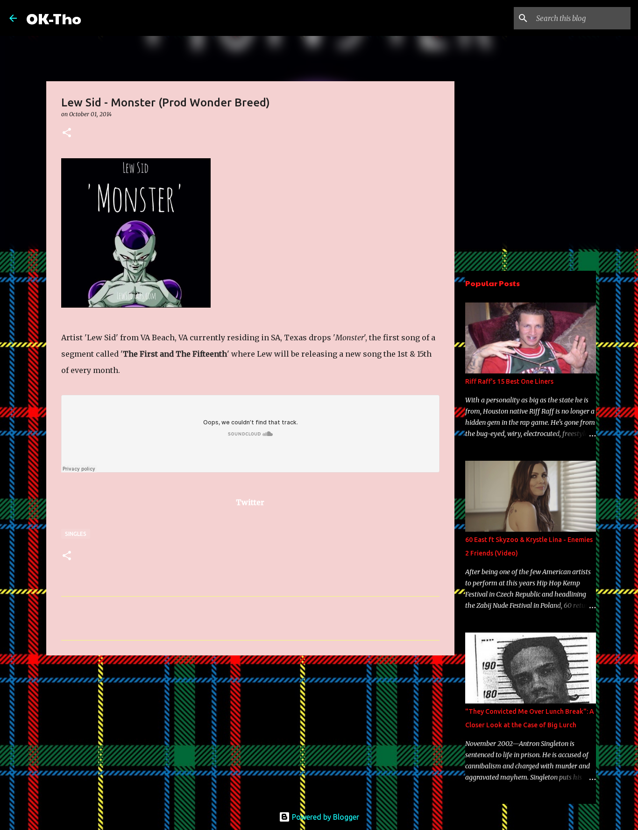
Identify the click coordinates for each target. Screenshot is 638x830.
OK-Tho (53, 17)
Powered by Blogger (324, 817)
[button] (66, 133)
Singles (75, 534)
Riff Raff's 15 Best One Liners (509, 381)
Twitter (250, 502)
